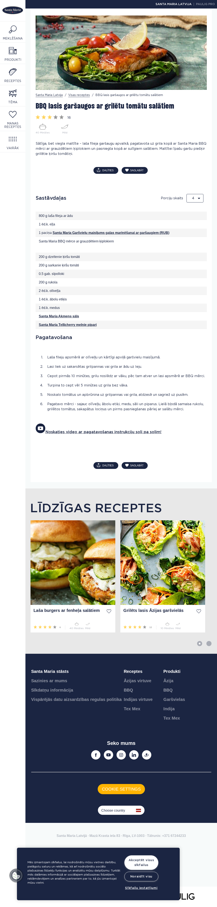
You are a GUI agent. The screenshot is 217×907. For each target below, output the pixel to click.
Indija (169, 708)
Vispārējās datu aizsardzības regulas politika (76, 699)
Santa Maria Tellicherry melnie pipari (68, 325)
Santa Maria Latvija (174, 4)
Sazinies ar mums (49, 680)
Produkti (172, 671)
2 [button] (208, 643)
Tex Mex (132, 708)
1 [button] (199, 643)
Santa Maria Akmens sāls (59, 316)
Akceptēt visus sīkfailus (141, 863)
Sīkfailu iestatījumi (141, 888)
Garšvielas (174, 699)
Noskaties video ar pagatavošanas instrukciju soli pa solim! (103, 432)
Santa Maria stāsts (50, 671)
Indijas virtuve (138, 699)
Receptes (133, 671)
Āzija (168, 680)
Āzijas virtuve (137, 680)
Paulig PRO (205, 4)
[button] (16, 875)
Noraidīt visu (141, 876)
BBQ (128, 690)
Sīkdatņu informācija (52, 690)
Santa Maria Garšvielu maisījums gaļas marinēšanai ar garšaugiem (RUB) (111, 233)
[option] (70, 576)
